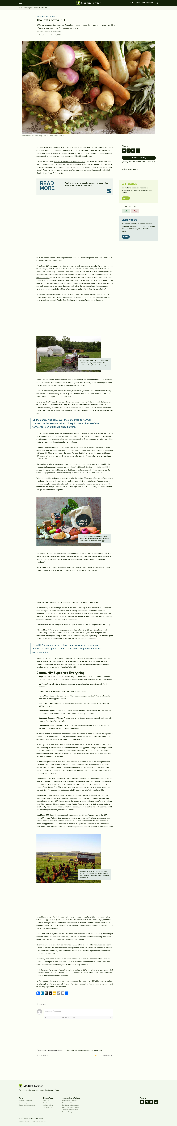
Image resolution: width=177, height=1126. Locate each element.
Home (21, 8)
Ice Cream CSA (45, 684)
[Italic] (48, 1017)
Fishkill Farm (41, 917)
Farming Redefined (25, 1100)
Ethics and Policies (68, 1103)
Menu (20, 3)
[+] (74, 1017)
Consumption (148, 3)
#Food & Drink (48, 31)
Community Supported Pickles (51, 725)
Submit (125, 237)
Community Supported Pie (49, 711)
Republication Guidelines (70, 1107)
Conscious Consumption (27, 1105)
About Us (46, 1100)
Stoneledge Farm (43, 294)
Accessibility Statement (70, 1109)
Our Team (46, 1103)
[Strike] (54, 1017)
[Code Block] (66, 1017)
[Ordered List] (57, 1017)
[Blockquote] (63, 1017)
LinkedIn (133, 150)
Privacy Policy (67, 1112)
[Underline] (51, 1017)
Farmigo (93, 748)
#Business (39, 31)
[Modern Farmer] (88, 3)
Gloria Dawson (44, 35)
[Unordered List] (60, 1017)
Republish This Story (139, 158)
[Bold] (45, 1017)
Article (53, 17)
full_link (74, 186)
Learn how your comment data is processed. (84, 1050)
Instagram (129, 150)
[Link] (68, 1017)
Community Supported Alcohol (51, 718)
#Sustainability (57, 31)
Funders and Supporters (70, 1105)
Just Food (70, 633)
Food (138, 3)
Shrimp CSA (43, 691)
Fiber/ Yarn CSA (45, 703)
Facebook (124, 150)
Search (157, 3)
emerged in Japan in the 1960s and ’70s (69, 161)
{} (71, 1017)
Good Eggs (81, 748)
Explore (125, 198)
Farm (132, 3)
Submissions (47, 1107)
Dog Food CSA (44, 677)
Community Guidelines (69, 1100)
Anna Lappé (78, 447)
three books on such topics (80, 450)
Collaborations (48, 1105)
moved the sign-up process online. (69, 439)
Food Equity (23, 1103)
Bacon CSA (43, 696)
